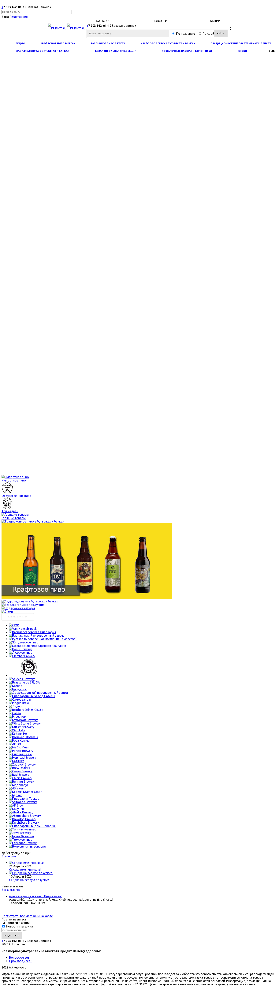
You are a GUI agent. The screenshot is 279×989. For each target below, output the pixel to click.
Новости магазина (19, 926)
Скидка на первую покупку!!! (29, 880)
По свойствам (213, 33)
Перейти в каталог (17, 617)
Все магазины (11, 889)
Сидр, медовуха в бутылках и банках (42, 51)
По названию (185, 33)
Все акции (9, 856)
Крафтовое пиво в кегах (57, 43)
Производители (20, 961)
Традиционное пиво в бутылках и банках (241, 43)
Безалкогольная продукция (115, 51)
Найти (220, 33)
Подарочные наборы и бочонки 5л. (187, 51)
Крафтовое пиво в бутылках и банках (168, 43)
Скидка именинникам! (25, 869)
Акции (20, 43)
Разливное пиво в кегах (108, 43)
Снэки (242, 51)
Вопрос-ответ (19, 957)
